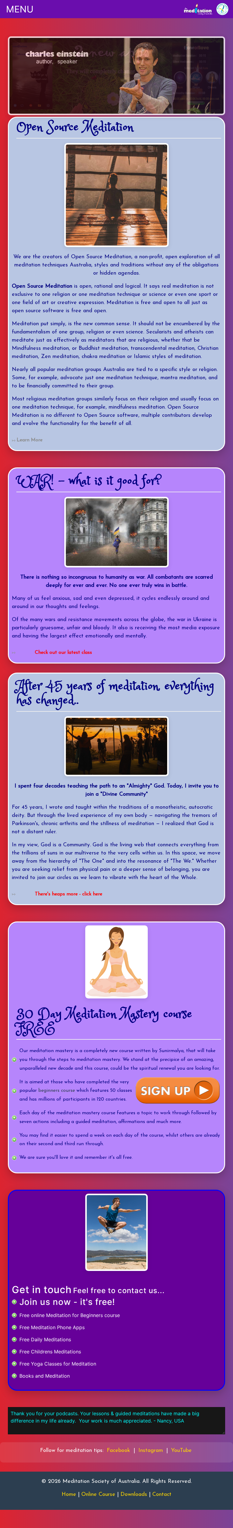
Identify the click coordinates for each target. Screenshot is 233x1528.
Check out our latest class (63, 652)
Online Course (98, 1494)
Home (69, 1494)
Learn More (29, 440)
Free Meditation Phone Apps (52, 1327)
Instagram (150, 1450)
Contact (161, 1494)
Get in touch (42, 1290)
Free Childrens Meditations (50, 1352)
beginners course (56, 1090)
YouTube (181, 1450)
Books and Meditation (44, 1376)
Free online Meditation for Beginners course (69, 1315)
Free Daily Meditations (45, 1339)
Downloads (133, 1494)
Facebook (118, 1450)
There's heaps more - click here (68, 894)
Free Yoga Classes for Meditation (57, 1364)
